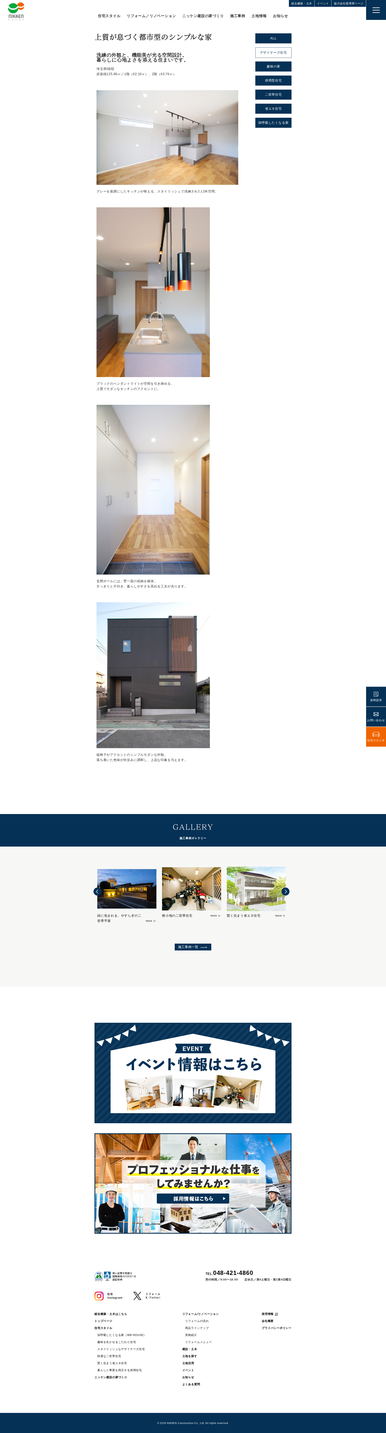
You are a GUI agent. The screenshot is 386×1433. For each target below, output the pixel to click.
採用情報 (268, 1313)
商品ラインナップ (197, 1328)
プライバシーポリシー (277, 1328)
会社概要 (268, 1321)
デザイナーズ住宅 (273, 52)
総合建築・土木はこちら (110, 1313)
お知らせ (280, 16)
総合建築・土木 (301, 3)
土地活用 (188, 1363)
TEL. (229, 1273)
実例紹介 (191, 1335)
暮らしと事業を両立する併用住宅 (119, 1370)
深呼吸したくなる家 (273, 122)
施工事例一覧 (188, 947)
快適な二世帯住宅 (109, 1356)
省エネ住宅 (273, 108)
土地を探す (189, 1356)
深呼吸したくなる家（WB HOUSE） (121, 1335)
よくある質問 (191, 1384)
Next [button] (285, 892)
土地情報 (259, 16)
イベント (323, 3)
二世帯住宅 (273, 94)
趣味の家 (273, 66)
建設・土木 (189, 1349)
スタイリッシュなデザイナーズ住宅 (121, 1349)
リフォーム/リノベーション (200, 1313)
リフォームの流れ (197, 1321)
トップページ (103, 1321)
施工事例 (237, 16)
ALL (273, 38)
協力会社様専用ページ (348, 3)
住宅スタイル (109, 16)
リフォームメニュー (198, 1342)
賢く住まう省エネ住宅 (112, 1363)
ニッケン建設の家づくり (203, 16)
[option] (126, 892)
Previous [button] (97, 892)
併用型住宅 (273, 80)
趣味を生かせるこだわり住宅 (116, 1342)
